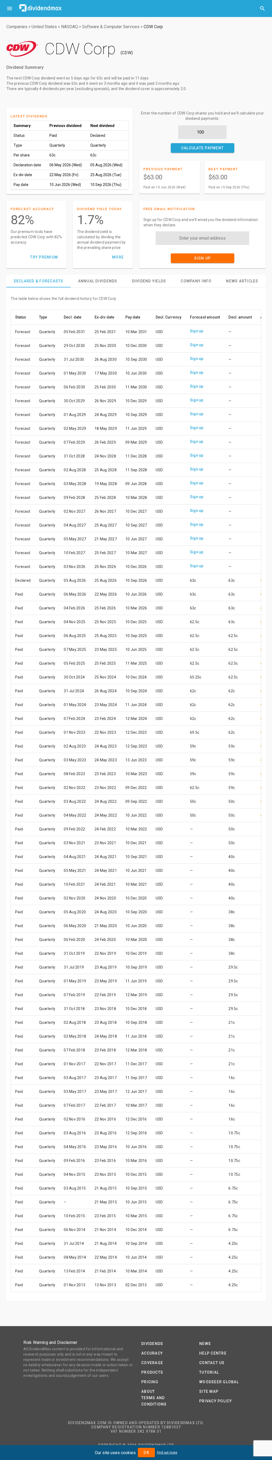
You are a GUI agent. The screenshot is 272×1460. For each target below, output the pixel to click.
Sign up (196, 331)
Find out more (167, 1452)
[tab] (38, 281)
